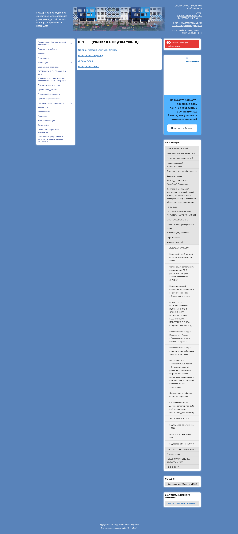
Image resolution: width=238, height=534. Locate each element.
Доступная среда (174, 175)
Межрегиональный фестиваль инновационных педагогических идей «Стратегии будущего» (181, 291)
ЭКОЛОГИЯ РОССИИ (179, 418)
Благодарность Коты (88, 66)
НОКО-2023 (172, 206)
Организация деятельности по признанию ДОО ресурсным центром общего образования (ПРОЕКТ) (181, 273)
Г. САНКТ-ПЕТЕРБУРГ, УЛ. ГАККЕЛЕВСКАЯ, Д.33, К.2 (189, 16)
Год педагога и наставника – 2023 (181, 426)
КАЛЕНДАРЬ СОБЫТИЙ (177, 148)
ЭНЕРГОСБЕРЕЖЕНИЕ (177, 219)
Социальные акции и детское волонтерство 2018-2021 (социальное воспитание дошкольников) (182, 407)
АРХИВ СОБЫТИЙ (175, 242)
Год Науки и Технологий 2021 (180, 436)
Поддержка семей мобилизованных (175, 164)
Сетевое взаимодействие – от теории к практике (181, 395)
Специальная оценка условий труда (180, 226)
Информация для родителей (180, 158)
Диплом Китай (85, 60)
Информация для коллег (178, 232)
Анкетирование (173, 454)
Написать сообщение (182, 128)
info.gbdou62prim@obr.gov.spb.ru (187, 25)
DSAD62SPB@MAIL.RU (191, 23)
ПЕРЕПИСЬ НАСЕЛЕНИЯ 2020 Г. (182, 449)
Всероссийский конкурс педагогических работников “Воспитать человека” (181, 350)
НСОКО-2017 (173, 467)
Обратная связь (174, 237)
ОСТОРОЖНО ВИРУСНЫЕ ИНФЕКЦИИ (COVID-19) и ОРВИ (181, 213)
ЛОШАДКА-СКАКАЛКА (179, 247)
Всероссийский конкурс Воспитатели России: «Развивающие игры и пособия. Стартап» (179, 336)
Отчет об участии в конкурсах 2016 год (97, 49)
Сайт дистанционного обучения (181, 503)
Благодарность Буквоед (90, 55)
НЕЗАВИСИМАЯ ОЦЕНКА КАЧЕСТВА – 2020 (178, 460)
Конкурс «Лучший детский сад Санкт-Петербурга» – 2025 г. (181, 257)
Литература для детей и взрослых (182, 171)
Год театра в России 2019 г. (181, 443)
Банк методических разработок (181, 153)
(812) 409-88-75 (194, 8)
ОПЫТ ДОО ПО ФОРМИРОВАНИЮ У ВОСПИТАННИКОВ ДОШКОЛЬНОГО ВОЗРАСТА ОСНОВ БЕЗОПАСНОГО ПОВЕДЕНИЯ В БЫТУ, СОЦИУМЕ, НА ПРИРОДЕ (181, 314)
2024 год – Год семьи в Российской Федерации (177, 182)
